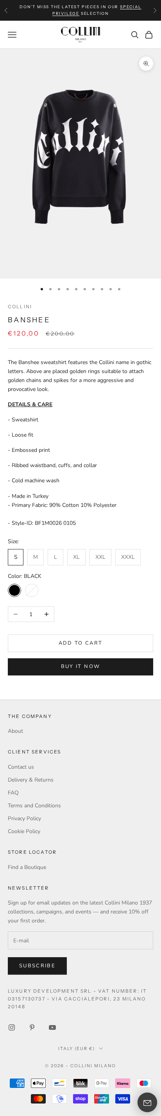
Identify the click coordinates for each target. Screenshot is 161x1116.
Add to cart (81, 643)
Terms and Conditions (34, 805)
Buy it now (80, 666)
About (15, 731)
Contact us (21, 767)
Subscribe (37, 965)
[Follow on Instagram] (12, 1027)
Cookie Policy (24, 831)
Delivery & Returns (31, 780)
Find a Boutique (27, 867)
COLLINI (20, 306)
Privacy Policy (24, 818)
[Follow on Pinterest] (32, 1027)
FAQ (13, 792)
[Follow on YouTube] (52, 1027)
